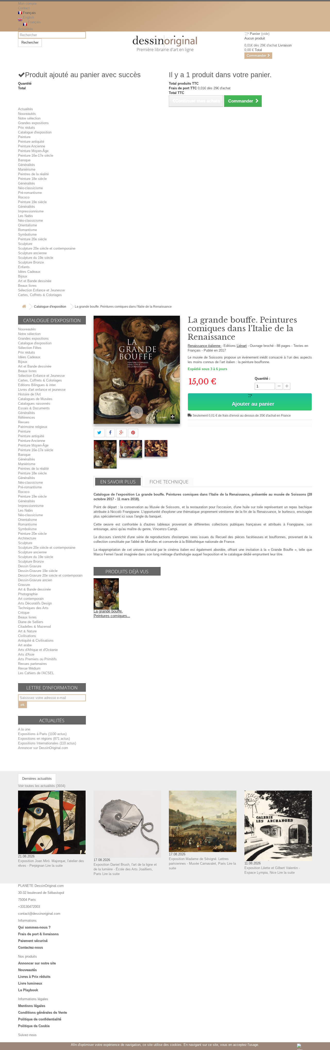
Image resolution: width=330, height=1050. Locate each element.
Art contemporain (31, 599)
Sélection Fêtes (30, 348)
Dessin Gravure (29, 566)
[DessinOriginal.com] (165, 41)
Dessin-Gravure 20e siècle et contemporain (50, 575)
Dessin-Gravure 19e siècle (37, 571)
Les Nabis (25, 216)
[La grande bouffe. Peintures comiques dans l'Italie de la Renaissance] (105, 454)
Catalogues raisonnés (34, 403)
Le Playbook (28, 990)
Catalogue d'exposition (35, 132)
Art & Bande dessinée (34, 589)
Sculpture (25, 244)
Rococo (23, 197)
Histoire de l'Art (29, 394)
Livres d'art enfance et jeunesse (41, 390)
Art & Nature (27, 631)
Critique (23, 613)
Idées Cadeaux (29, 272)
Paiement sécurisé (32, 941)
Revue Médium (29, 668)
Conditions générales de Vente (42, 1012)
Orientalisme (27, 225)
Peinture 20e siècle (32, 239)
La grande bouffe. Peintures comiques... (112, 613)
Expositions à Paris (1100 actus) (42, 734)
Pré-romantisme (30, 193)
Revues (23, 422)
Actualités (25, 29)
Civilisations (27, 636)
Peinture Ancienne (31, 146)
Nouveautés (27, 114)
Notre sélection (29, 118)
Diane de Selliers (30, 622)
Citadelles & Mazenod (34, 627)
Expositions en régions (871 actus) (44, 739)
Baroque (24, 160)
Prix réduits (26, 128)
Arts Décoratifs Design (35, 603)
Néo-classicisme (30, 188)
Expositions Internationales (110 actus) (47, 743)
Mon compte (27, 3)
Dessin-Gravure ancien (35, 580)
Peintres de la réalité (33, 174)
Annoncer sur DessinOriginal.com (43, 748)
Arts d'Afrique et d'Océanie (38, 650)
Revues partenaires (32, 664)
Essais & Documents (34, 408)
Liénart (242, 346)
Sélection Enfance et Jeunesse (41, 290)
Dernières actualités (37, 779)
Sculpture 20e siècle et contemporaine (46, 248)
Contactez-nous (30, 947)
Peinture (24, 137)
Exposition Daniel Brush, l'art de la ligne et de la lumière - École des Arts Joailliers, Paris (125, 869)
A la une (24, 729)
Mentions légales (31, 1006)
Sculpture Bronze (31, 262)
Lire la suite (54, 866)
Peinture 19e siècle (32, 202)
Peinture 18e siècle (32, 179)
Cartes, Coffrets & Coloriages (40, 295)
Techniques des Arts (33, 608)
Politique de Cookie (34, 1026)
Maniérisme (26, 169)
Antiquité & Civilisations (36, 640)
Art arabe (25, 645)
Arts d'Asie (26, 654)
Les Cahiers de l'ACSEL (36, 673)
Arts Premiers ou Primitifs (37, 659)
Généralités (26, 165)
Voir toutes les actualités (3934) (41, 786)
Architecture (27, 538)
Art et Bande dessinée (34, 281)
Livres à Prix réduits (34, 977)
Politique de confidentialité (39, 1019)
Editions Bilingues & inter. (37, 385)
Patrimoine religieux (32, 427)
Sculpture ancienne (32, 253)
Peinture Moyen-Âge (33, 151)
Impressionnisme (31, 211)
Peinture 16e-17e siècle (35, 155)
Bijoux (22, 276)
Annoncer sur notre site (37, 963)
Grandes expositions (33, 123)
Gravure (24, 585)
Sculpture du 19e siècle (35, 258)
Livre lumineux (30, 983)
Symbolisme (27, 234)
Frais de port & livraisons (38, 934)
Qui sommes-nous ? (34, 927)
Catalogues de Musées (35, 399)
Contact (24, 8)
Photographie (28, 594)
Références (26, 417)
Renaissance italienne (204, 346)
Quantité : (262, 378)
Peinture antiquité (31, 142)
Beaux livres (27, 286)
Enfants (24, 267)
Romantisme (27, 230)
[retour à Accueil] (24, 307)
